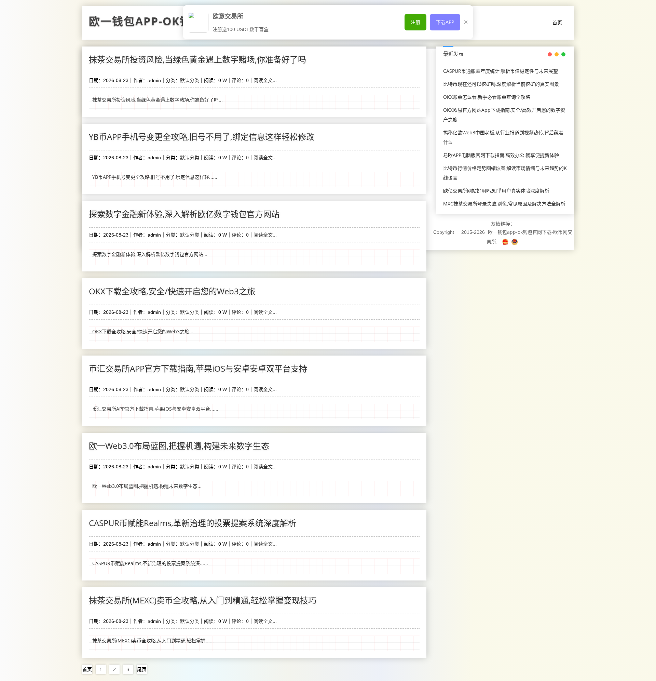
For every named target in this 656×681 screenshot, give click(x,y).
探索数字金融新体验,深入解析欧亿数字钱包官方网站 (184, 213)
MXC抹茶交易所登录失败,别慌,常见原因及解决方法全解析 (504, 203)
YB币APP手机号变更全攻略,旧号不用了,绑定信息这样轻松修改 (201, 136)
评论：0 (240, 80)
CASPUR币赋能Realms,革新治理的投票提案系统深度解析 (192, 523)
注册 (415, 22)
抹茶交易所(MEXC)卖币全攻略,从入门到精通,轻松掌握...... (153, 640)
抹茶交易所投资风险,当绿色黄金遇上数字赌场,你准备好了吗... (157, 99)
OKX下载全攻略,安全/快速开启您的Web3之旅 (172, 291)
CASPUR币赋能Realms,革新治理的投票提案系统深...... (150, 563)
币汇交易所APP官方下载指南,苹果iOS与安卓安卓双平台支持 (198, 368)
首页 (557, 22)
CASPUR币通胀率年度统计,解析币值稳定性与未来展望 (500, 71)
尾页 (142, 669)
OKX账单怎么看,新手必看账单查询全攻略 (486, 97)
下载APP (445, 22)
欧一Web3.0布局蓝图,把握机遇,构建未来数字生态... (147, 486)
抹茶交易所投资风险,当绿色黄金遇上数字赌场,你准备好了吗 (197, 59)
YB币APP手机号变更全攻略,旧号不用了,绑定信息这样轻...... (154, 177)
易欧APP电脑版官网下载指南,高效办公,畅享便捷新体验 (501, 155)
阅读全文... (265, 80)
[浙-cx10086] (506, 241)
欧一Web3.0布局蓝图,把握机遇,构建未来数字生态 (179, 445)
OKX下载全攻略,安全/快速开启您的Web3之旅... (142, 331)
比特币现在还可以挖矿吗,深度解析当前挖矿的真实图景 (501, 84)
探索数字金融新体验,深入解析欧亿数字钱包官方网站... (149, 254)
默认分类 (189, 80)
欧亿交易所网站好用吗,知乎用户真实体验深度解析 (496, 190)
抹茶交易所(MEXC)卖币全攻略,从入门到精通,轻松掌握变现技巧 (202, 600)
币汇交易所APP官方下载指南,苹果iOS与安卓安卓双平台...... (155, 408)
